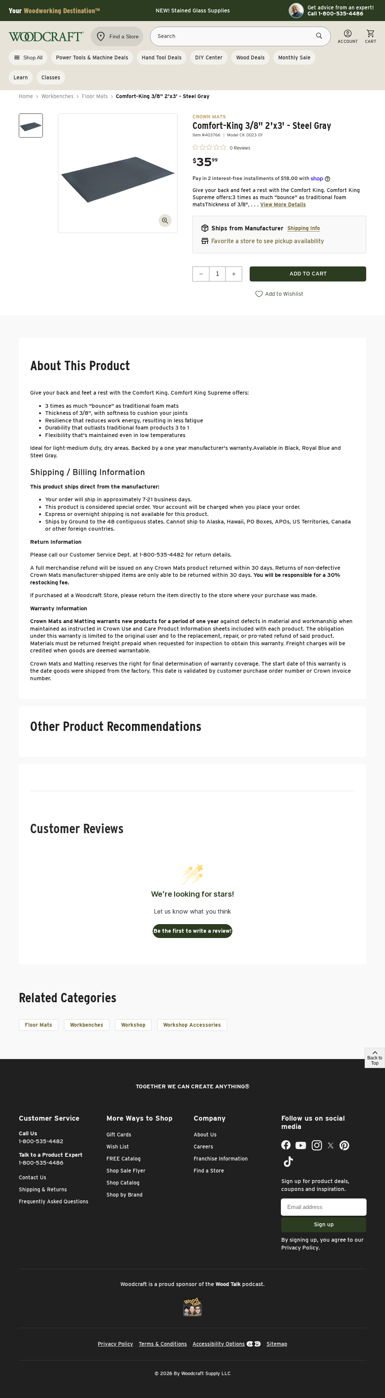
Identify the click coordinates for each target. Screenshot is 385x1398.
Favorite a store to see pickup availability (267, 241)
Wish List (117, 1147)
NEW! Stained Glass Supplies (193, 10)
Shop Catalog (122, 1183)
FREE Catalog (123, 1159)
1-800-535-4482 (41, 1141)
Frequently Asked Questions (53, 1201)
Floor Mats (95, 96)
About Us (205, 1135)
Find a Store (209, 1171)
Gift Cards (118, 1135)
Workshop (133, 1025)
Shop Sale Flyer (126, 1171)
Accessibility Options (218, 1344)
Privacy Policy (299, 1247)
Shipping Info (303, 228)
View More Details (283, 204)
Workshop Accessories (192, 1025)
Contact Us (32, 1177)
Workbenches (57, 96)
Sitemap (277, 1344)
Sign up (324, 1224)
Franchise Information (221, 1159)
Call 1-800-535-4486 (335, 14)
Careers (203, 1147)
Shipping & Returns (43, 1189)
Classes (50, 77)
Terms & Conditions (163, 1344)
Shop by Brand (124, 1195)
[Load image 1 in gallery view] (31, 125)
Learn (21, 77)
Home (26, 96)
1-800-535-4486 (41, 1162)
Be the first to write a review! (192, 930)
